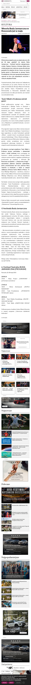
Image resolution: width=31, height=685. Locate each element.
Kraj (2, 7)
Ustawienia (18, 682)
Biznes (8, 7)
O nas (2, 671)
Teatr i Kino (14, 20)
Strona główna (4, 20)
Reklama (7, 671)
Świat (13, 7)
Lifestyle (19, 7)
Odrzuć (11, 682)
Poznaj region (8, 495)
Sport (26, 7)
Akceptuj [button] (4, 682)
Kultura (9, 20)
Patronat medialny (6, 673)
